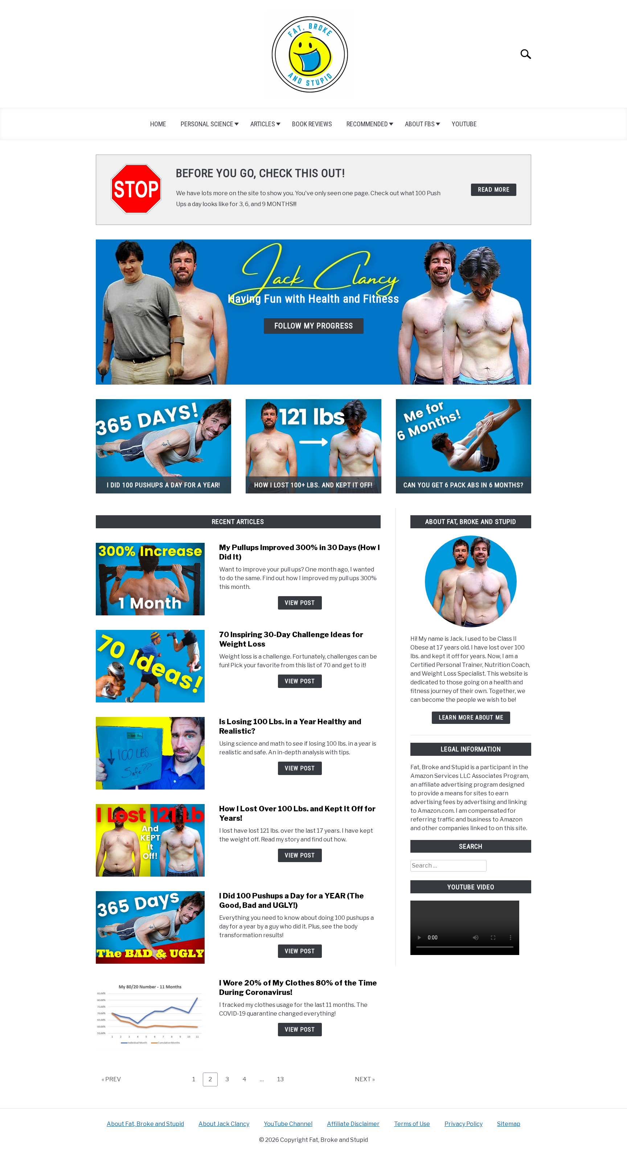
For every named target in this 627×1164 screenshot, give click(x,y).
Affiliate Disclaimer (353, 1123)
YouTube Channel (288, 1123)
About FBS (420, 124)
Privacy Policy (463, 1123)
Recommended (367, 124)
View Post (300, 602)
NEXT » (365, 1079)
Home (158, 124)
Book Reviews (312, 124)
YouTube (464, 124)
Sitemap (508, 1123)
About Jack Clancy (223, 1123)
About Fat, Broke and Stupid (145, 1123)
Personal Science (207, 124)
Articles (262, 124)
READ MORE (493, 189)
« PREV (111, 1079)
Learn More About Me (471, 717)
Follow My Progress (313, 325)
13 (283, 1079)
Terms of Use (412, 1123)
